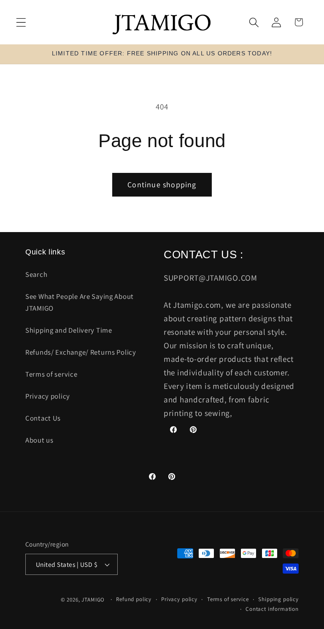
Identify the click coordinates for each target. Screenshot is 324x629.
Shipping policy (278, 599)
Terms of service (51, 374)
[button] (21, 22)
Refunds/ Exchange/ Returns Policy (80, 352)
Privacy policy (47, 396)
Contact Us (43, 418)
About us (39, 440)
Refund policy (133, 599)
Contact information (272, 609)
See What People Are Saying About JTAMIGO (79, 302)
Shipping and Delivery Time (68, 330)
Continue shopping (161, 184)
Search (36, 274)
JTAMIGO (93, 599)
